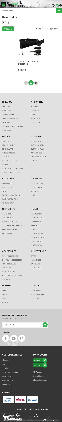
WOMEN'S (35, 191)
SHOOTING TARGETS (39, 294)
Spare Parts (7, 122)
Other (34, 229)
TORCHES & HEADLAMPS (12, 225)
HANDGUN (35, 118)
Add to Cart (31, 82)
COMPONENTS (8, 183)
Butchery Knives (38, 237)
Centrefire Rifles (10, 118)
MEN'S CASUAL (37, 187)
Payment (5, 364)
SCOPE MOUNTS (8, 145)
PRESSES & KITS (8, 187)
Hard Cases (36, 260)
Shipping (5, 368)
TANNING (6, 279)
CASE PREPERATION (10, 199)
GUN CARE (36, 136)
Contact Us (6, 384)
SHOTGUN (35, 111)
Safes (33, 256)
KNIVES (34, 209)
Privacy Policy (7, 380)
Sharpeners (36, 222)
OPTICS (6, 136)
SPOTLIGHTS (8, 209)
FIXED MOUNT (8, 218)
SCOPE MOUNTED (9, 222)
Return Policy (7, 376)
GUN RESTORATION (39, 157)
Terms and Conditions (10, 372)
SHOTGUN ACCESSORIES (12, 260)
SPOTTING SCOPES (9, 161)
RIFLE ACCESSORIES (10, 256)
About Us (5, 360)
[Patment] (8, 399)
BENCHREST (36, 298)
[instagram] (21, 338)
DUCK (4, 294)
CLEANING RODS (37, 145)
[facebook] (5, 338)
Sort (38, 28)
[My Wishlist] (53, 6)
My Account (37, 372)
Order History (38, 376)
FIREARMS (7, 102)
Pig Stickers (36, 245)
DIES (4, 191)
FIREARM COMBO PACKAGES (13, 126)
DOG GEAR (6, 268)
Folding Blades (38, 218)
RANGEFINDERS (8, 153)
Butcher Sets (37, 233)
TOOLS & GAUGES (9, 203)
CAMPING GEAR (8, 272)
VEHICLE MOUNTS (9, 229)
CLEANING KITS (37, 141)
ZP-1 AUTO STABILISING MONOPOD (28, 63)
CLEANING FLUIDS (38, 149)
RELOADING (8, 178)
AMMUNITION (38, 102)
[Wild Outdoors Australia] (33, 4)
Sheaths (34, 225)
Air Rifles (6, 107)
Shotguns (6, 111)
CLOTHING (36, 178)
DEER (4, 290)
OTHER (5, 164)
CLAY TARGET (36, 290)
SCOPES (5, 141)
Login (37, 360)
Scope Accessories (10, 172)
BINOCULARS (7, 149)
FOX (4, 298)
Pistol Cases (36, 268)
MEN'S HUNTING (37, 183)
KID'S (33, 195)
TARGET (35, 285)
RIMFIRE (34, 114)
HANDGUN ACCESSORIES (12, 275)
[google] (13, 338)
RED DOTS (6, 157)
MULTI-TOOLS (36, 241)
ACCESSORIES (36, 153)
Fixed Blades (36, 214)
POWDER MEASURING (11, 195)
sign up (37, 365)
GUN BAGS (35, 264)
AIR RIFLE (34, 107)
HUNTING (7, 285)
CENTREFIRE (36, 122)
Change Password (40, 380)
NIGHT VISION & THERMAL (12, 168)
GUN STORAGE (38, 251)
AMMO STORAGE (9, 264)
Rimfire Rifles (8, 114)
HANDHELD (6, 214)
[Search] (59, 10)
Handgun (6, 130)
